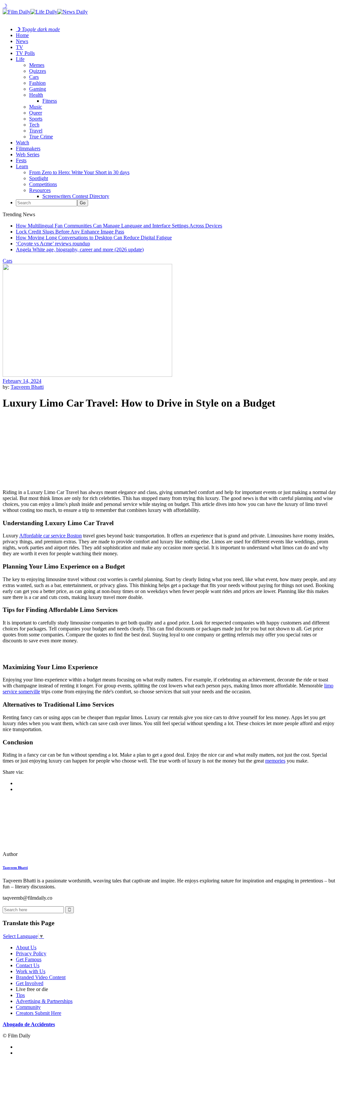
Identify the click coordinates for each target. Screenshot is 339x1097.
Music (35, 107)
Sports (35, 119)
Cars (34, 77)
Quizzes (37, 71)
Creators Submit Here (38, 1013)
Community (28, 1007)
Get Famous (28, 959)
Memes (36, 65)
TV (19, 47)
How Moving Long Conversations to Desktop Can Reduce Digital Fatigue (94, 237)
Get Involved (29, 983)
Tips (20, 995)
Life (20, 59)
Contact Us (27, 965)
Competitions (43, 184)
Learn (22, 166)
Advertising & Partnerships (44, 1001)
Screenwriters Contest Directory (75, 196)
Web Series (27, 154)
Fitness (49, 101)
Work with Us (30, 971)
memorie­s (275, 761)
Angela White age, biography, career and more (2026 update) (80, 249)
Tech (34, 124)
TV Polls (25, 53)
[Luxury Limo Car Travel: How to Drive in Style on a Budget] (48, 854)
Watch (22, 142)
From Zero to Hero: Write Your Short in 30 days (79, 172)
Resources (40, 190)
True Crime (41, 136)
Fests (21, 160)
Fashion (37, 83)
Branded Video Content (41, 977)
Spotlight (38, 178)
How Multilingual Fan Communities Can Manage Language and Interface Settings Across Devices (119, 225)
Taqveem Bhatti (27, 387)
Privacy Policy (31, 953)
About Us (26, 947)
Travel (35, 130)
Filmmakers (28, 148)
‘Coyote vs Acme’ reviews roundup (53, 243)
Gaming (37, 89)
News (22, 41)
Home (22, 35)
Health (36, 95)
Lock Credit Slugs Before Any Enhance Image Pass (70, 231)
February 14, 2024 (22, 381)
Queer (35, 113)
